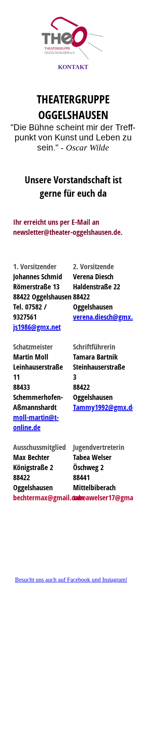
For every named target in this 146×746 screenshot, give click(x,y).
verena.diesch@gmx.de (106, 317)
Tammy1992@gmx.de (104, 407)
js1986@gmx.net (37, 327)
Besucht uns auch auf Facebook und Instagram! (71, 579)
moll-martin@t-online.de (36, 422)
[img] (73, 38)
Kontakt (73, 67)
